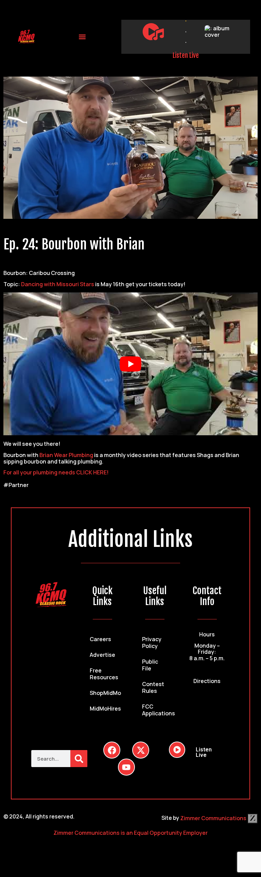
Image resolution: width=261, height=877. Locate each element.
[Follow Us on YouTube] (126, 767)
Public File (150, 665)
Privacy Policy (151, 642)
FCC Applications (158, 710)
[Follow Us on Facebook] (111, 750)
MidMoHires (105, 708)
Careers (100, 639)
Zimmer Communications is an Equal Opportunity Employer (130, 833)
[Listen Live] (153, 31)
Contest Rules (153, 687)
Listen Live (186, 55)
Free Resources (104, 674)
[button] (82, 36)
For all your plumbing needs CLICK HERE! (56, 472)
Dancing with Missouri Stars (57, 284)
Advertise (102, 655)
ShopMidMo (105, 693)
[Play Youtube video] (130, 364)
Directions (207, 681)
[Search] (78, 758)
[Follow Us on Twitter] (140, 750)
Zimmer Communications (213, 818)
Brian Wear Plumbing (66, 455)
